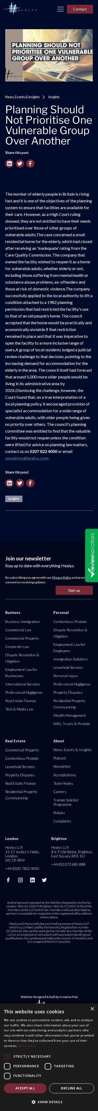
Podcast (59, 758)
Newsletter (62, 766)
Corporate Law (17, 646)
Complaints (62, 821)
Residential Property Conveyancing (69, 703)
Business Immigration (22, 621)
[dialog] (49, 1057)
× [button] (92, 1009)
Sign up (74, 590)
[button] (60, 9)
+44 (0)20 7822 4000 (22, 868)
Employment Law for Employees (69, 647)
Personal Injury (65, 675)
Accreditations (64, 775)
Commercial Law (18, 630)
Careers (59, 791)
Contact (80, 9)
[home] (19, 8)
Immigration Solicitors (70, 659)
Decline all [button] (71, 1088)
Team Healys (63, 783)
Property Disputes (68, 692)
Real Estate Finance (20, 700)
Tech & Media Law (19, 709)
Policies (59, 812)
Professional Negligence (23, 692)
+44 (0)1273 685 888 (68, 864)
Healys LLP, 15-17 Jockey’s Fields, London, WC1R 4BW (22, 853)
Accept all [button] (25, 1088)
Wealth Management (69, 715)
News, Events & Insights (22, 97)
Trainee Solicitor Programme (66, 802)
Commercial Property (22, 638)
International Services (22, 684)
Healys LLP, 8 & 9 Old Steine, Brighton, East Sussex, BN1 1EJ (72, 851)
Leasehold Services (68, 667)
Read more (26, 1046)
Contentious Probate (70, 621)
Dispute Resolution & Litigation (22, 658)
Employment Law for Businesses (21, 672)
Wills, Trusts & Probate (71, 723)
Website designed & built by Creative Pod (49, 997)
